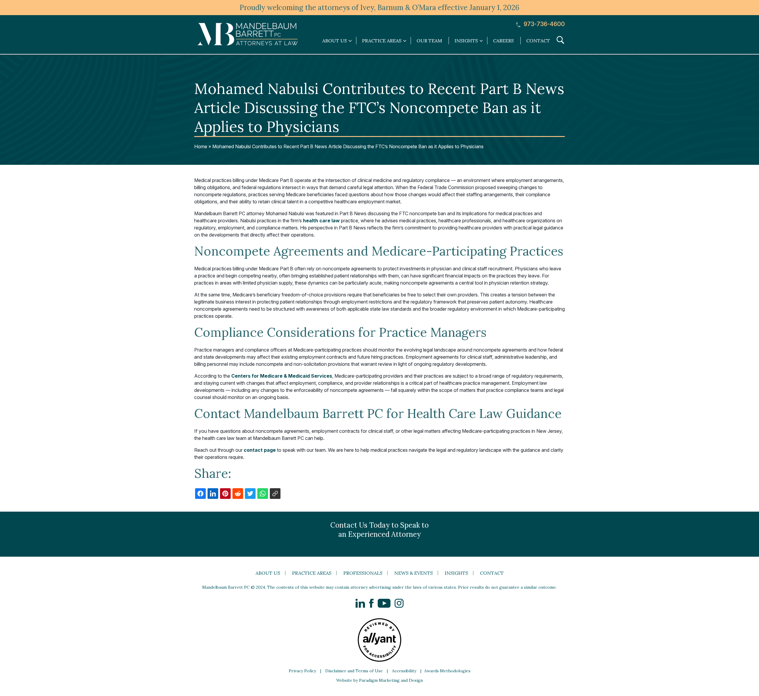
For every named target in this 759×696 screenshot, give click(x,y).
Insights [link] (466, 41)
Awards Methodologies (447, 670)
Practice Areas (311, 573)
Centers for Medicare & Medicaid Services (281, 376)
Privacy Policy (302, 670)
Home (200, 146)
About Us (268, 573)
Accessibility (404, 670)
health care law (321, 221)
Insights (456, 573)
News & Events (413, 573)
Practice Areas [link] (381, 41)
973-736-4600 (543, 24)
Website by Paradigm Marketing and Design (379, 680)
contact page (260, 450)
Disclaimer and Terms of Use (354, 670)
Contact (538, 41)
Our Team (429, 41)
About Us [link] (334, 41)
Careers (503, 41)
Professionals (362, 573)
